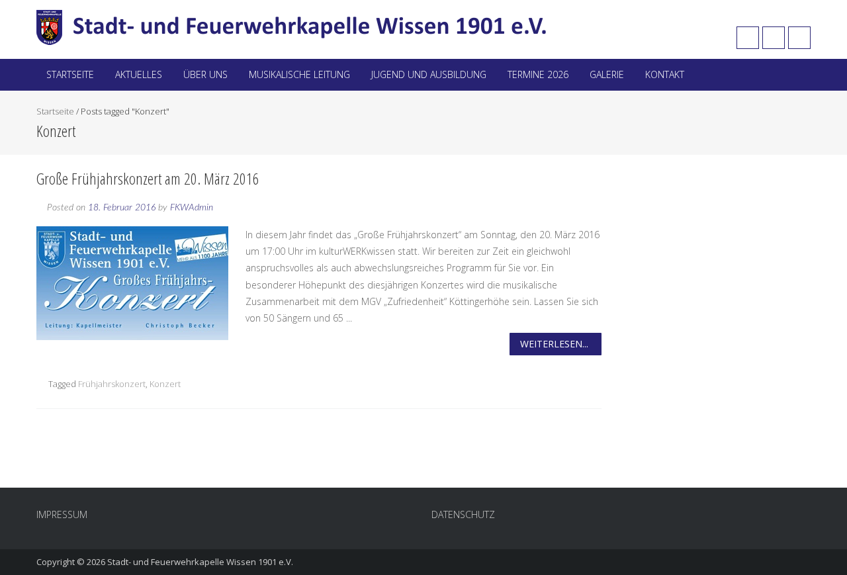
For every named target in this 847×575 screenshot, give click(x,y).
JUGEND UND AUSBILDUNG (428, 74)
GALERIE (607, 74)
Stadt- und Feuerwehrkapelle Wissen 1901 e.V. (200, 562)
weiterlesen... (554, 343)
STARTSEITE (70, 74)
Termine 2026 (538, 74)
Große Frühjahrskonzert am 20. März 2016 (147, 178)
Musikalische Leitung (299, 74)
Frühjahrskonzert (112, 384)
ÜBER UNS (205, 74)
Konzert (165, 384)
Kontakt (664, 74)
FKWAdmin (191, 207)
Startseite (55, 111)
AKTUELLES (138, 74)
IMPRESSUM (61, 514)
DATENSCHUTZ (463, 514)
